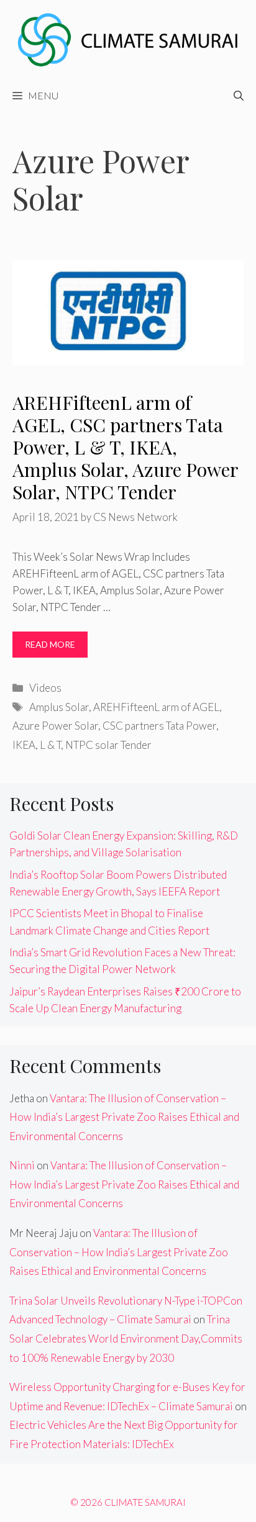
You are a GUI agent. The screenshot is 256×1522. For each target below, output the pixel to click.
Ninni (22, 1165)
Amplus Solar (59, 706)
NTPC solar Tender (108, 744)
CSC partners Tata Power (159, 725)
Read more (50, 644)
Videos (45, 687)
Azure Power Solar (55, 725)
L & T (50, 744)
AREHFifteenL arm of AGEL (156, 706)
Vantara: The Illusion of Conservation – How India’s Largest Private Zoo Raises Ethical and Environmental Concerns (124, 1117)
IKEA (23, 744)
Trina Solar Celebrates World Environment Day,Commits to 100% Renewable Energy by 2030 (125, 1338)
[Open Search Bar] (238, 95)
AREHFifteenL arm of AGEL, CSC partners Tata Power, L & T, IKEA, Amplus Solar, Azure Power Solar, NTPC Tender (125, 447)
